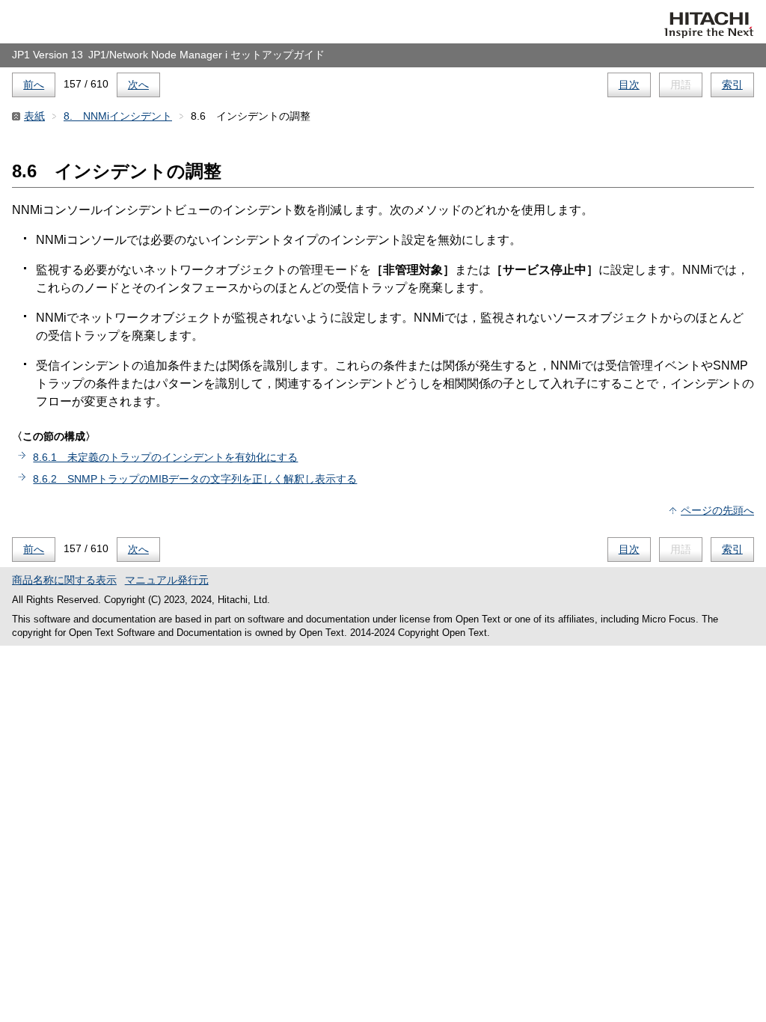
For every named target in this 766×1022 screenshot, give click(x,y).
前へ (33, 85)
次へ (138, 85)
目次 (629, 85)
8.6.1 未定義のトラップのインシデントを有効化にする (165, 457)
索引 (732, 85)
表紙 (34, 116)
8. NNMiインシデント (118, 116)
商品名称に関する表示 (64, 580)
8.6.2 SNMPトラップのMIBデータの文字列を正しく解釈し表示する (195, 479)
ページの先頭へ (717, 510)
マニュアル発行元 (167, 580)
